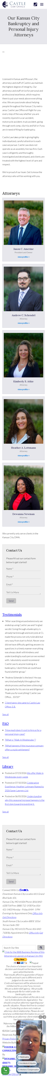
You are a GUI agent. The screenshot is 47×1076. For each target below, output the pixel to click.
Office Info (37, 913)
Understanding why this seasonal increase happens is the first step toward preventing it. (24, 800)
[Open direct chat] (40, 1017)
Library (7, 766)
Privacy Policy (9, 1038)
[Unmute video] (31, 1042)
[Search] (41, 947)
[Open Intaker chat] (20, 1074)
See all (5, 714)
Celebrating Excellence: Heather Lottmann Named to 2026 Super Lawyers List (24, 786)
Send (11, 600)
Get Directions (9, 917)
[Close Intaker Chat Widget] (44, 1017)
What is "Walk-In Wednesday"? (20, 739)
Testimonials (12, 614)
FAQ (5, 723)
